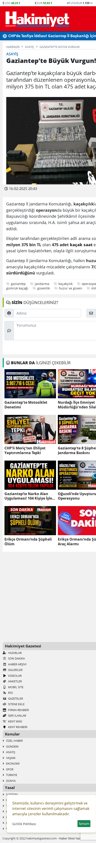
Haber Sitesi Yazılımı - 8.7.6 (76, 838)
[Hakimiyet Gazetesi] (37, 19)
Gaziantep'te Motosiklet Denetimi (25, 405)
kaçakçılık (65, 284)
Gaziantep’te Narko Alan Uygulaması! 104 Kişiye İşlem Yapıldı (30, 496)
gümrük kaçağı (17, 288)
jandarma (42, 284)
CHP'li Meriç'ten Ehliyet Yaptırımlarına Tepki (25, 450)
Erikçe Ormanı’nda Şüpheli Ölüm (28, 541)
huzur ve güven (70, 288)
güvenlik (43, 288)
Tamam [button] (84, 823)
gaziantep (18, 284)
